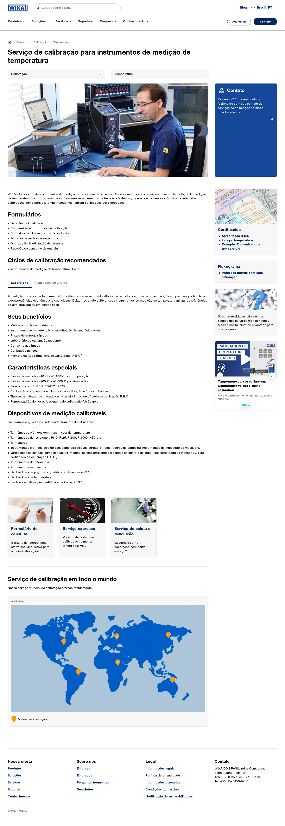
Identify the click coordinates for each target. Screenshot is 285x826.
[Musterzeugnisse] (246, 206)
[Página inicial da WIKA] (18, 8)
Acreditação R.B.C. (236, 236)
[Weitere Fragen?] (246, 299)
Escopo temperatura (237, 240)
